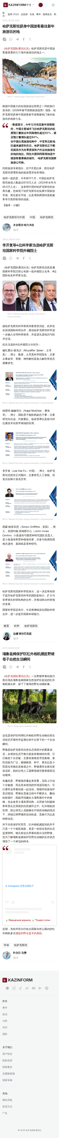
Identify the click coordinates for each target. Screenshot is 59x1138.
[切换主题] (43, 5)
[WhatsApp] (11, 40)
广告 (4, 1113)
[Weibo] (27, 988)
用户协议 (7, 1053)
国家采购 (7, 1080)
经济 (4, 1027)
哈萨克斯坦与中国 (14, 217)
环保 (6, 945)
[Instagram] (4, 40)
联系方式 (7, 1106)
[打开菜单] (53, 4)
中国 (32, 217)
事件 (38, 14)
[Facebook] (24, 40)
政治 (4, 1014)
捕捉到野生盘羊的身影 (29, 933)
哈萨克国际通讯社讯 (17, 48)
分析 (4, 1020)
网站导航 (7, 1100)
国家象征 (7, 1067)
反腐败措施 (8, 1073)
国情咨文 (47, 14)
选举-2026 (13, 14)
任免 (32, 14)
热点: (3, 14)
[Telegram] (17, 40)
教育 (6, 625)
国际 (4, 1034)
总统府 (24, 14)
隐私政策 (7, 1060)
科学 (16, 625)
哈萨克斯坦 (46, 217)
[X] (30, 40)
